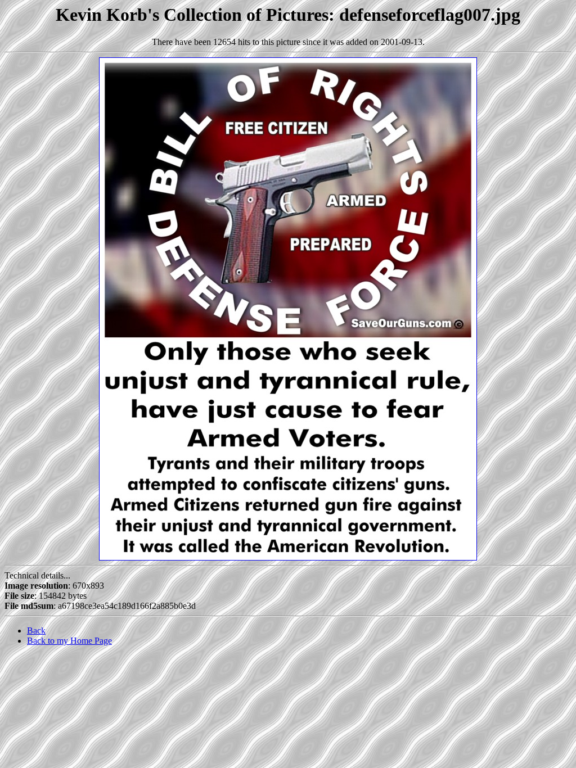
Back (36, 630)
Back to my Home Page (69, 640)
